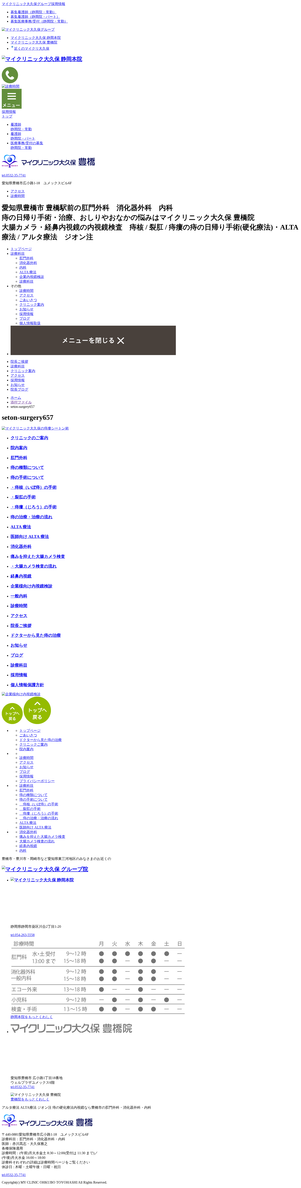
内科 (22, 267)
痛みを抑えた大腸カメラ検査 (38, 556)
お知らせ (26, 309)
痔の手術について (27, 477)
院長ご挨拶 (19, 361)
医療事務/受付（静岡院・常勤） (39, 21)
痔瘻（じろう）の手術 (38, 813)
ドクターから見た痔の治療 (36, 635)
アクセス (18, 191)
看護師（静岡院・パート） (35, 17)
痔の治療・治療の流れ (31, 517)
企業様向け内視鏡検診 (31, 586)
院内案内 (19, 447)
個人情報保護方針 (27, 684)
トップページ (21, 249)
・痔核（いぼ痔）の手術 (34, 487)
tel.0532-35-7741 (14, 175)
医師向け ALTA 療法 (30, 536)
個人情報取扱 (30, 323)
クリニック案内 (31, 304)
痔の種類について (27, 467)
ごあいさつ (28, 300)
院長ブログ (19, 389)
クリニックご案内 (33, 744)
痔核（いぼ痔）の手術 (38, 804)
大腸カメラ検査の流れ (37, 841)
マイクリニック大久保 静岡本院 (36, 38)
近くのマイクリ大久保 (31, 48)
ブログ (24, 318)
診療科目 (18, 253)
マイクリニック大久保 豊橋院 (34, 42)
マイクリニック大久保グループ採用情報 (33, 4)
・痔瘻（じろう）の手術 (34, 507)
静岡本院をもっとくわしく (32, 1017)
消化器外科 (28, 263)
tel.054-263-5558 (23, 935)
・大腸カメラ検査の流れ (34, 566)
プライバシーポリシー (37, 781)
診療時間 (18, 196)
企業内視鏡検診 (31, 277)
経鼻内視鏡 (21, 576)
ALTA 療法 (27, 272)
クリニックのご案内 (29, 437)
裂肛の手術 (30, 809)
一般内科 (19, 596)
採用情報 (26, 314)
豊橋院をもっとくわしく (30, 1099)
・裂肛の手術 (23, 497)
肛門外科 (26, 258)
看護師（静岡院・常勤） (33, 12)
